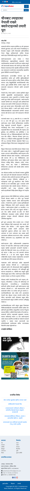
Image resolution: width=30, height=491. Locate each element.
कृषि (17, 450)
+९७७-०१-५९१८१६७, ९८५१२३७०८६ (10, 472)
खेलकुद (3, 448)
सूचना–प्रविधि (19, 452)
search (26, 10)
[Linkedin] (15, 477)
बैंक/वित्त (18, 448)
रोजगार (18, 446)
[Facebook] (3, 1)
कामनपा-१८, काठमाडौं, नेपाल (9, 474)
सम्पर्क (19, 483)
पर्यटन (17, 444)
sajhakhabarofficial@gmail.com (12, 471)
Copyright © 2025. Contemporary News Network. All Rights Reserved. (16, 487)
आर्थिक (2, 446)
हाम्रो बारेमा (5, 483)
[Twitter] (5, 1)
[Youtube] (7, 1)
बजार (17, 442)
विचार (2, 452)
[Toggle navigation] (26, 6)
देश (2, 442)
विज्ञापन (13, 483)
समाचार (3, 444)
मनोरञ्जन (3, 450)
